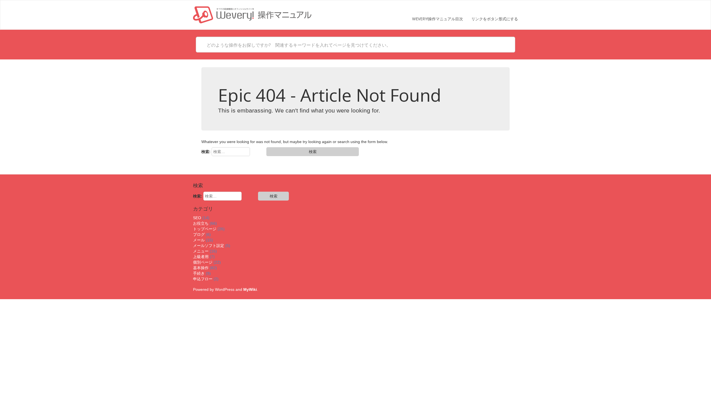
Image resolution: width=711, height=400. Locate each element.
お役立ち (201, 223)
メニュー (201, 251)
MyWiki (250, 289)
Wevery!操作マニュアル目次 (437, 18)
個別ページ (202, 262)
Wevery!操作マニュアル (252, 14)
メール (199, 240)
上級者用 (201, 256)
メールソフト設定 (208, 245)
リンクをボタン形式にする (494, 18)
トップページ (204, 229)
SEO (197, 218)
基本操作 (201, 268)
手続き (199, 273)
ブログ (199, 234)
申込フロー (202, 279)
